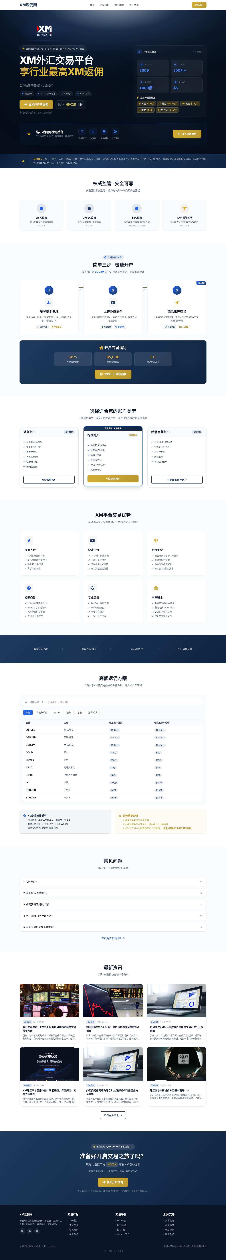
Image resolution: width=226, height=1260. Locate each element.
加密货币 (92, 712)
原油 (79, 712)
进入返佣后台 (189, 133)
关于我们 (134, 4)
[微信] (22, 1231)
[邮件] (37, 1231)
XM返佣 (73, 1220)
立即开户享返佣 (38, 104)
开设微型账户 (49, 479)
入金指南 (169, 1220)
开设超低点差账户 (177, 479)
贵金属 (57, 712)
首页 (92, 4)
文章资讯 (104, 4)
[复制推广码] (80, 105)
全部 (28, 712)
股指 (69, 712)
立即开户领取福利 (115, 374)
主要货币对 (42, 712)
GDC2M (112, 1164)
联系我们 (169, 1234)
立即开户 (199, 5)
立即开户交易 (115, 1182)
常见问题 (119, 4)
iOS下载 (121, 1229)
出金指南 (169, 1225)
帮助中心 (169, 1229)
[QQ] (29, 1231)
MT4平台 (121, 1220)
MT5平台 (121, 1225)
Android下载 (123, 1234)
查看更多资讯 (111, 1115)
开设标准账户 (113, 478)
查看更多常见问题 (111, 938)
